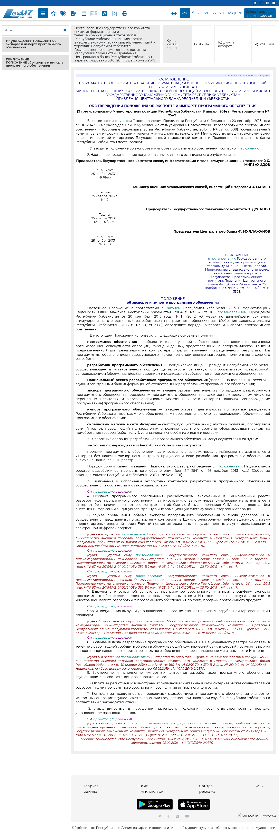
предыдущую (104, 491)
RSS (259, 786)
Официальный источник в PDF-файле (247, 75)
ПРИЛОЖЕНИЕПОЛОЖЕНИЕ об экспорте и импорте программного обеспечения (35, 62)
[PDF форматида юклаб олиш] (114, 13)
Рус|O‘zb (235, 13)
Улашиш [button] (267, 44)
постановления (133, 534)
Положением (229, 466)
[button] (35, 44)
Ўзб (195, 13)
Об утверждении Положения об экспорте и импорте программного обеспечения (33, 44)
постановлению (223, 258)
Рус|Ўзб (218, 13)
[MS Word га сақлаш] (104, 13)
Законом (173, 308)
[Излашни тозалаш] (65, 30)
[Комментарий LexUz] (74, 13)
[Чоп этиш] (125, 13)
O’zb (205, 13)
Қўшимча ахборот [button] (226, 44)
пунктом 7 (126, 121)
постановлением (233, 312)
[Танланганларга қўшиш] (53, 13)
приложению (248, 148)
